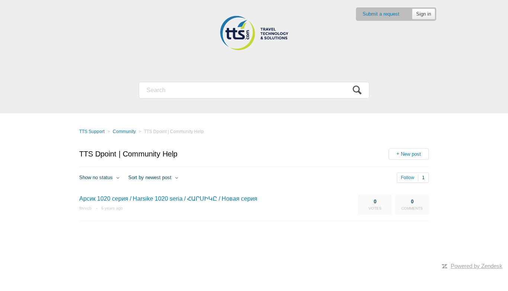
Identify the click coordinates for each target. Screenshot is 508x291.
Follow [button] (407, 177)
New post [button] (411, 154)
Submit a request (381, 14)
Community (124, 131)
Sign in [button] (423, 14)
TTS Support (92, 131)
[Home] (254, 33)
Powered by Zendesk (476, 266)
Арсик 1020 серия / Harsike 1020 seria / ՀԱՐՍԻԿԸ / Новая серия (168, 198)
